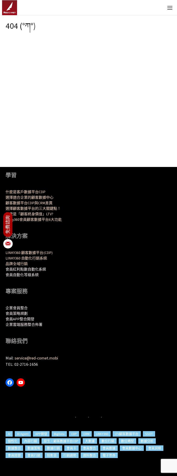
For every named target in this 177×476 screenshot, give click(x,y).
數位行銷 (107, 441)
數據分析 (147, 441)
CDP (74, 434)
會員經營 (14, 455)
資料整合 (89, 455)
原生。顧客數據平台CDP (61, 441)
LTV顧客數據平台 (127, 434)
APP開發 (41, 434)
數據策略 (33, 448)
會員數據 (109, 448)
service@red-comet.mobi (36, 358)
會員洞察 (154, 448)
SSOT (149, 434)
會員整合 (89, 448)
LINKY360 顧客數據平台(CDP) (29, 252)
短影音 (52, 455)
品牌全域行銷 (17, 263)
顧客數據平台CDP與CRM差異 (29, 203)
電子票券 (109, 455)
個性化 (13, 441)
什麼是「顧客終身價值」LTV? (29, 214)
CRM (86, 434)
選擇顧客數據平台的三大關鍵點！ (33, 208)
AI (9, 434)
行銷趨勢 (69, 455)
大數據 (90, 441)
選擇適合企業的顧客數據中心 (29, 197)
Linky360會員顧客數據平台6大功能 (34, 219)
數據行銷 (53, 448)
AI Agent (23, 434)
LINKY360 (102, 434)
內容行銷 (30, 441)
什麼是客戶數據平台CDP (25, 192)
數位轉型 (127, 441)
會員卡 (71, 448)
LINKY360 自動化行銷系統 (26, 258)
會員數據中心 (132, 448)
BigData (59, 434)
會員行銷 (33, 455)
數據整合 (14, 448)
